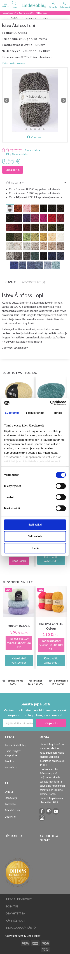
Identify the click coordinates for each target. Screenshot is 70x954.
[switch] (61, 486)
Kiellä (35, 548)
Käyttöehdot (15, 920)
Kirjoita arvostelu (16, 154)
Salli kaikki (35, 524)
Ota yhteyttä (15, 913)
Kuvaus (10, 282)
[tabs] (14, 5)
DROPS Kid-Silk (19, 626)
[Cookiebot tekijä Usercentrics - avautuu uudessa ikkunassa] (50, 402)
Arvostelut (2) (33, 282)
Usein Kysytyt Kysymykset (13, 753)
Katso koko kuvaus (13, 63)
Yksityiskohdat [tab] (35, 412)
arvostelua (32, 150)
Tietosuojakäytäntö (21, 927)
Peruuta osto (12, 767)
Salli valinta (35, 536)
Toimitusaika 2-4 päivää (60, 682)
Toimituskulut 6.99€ (14, 682)
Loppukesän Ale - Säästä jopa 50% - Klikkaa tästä (25, 13)
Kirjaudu (51, 723)
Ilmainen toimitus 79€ (36, 682)
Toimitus (10, 761)
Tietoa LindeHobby (16, 745)
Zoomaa (36, 137)
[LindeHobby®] (33, 5)
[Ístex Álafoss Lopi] (35, 100)
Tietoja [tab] (57, 412)
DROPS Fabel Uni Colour (51, 626)
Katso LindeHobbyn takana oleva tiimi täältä (51, 798)
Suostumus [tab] (12, 412)
